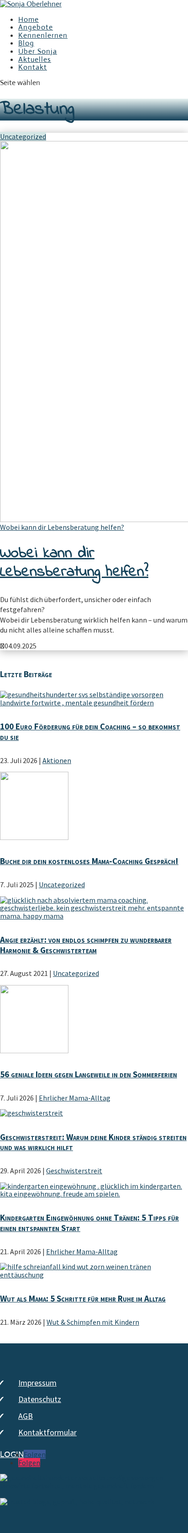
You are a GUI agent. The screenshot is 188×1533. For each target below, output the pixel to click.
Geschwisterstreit (74, 1170)
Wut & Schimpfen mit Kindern (93, 1322)
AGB (25, 1416)
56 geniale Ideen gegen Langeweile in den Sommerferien (88, 1074)
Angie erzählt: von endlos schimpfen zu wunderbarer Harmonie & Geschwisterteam (86, 944)
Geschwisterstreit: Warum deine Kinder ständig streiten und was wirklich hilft (93, 1142)
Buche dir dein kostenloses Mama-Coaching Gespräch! (89, 860)
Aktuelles (34, 59)
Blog (26, 43)
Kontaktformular (47, 1432)
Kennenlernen (43, 35)
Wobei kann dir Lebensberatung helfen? (62, 527)
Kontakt (32, 67)
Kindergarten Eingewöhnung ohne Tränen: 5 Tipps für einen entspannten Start (89, 1222)
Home (28, 19)
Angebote (35, 27)
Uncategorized (23, 136)
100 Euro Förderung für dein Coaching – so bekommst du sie (90, 731)
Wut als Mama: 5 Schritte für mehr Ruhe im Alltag (83, 1298)
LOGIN (12, 1455)
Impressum (37, 1382)
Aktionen (56, 760)
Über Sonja (37, 51)
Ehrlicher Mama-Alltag (74, 1097)
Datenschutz (39, 1399)
